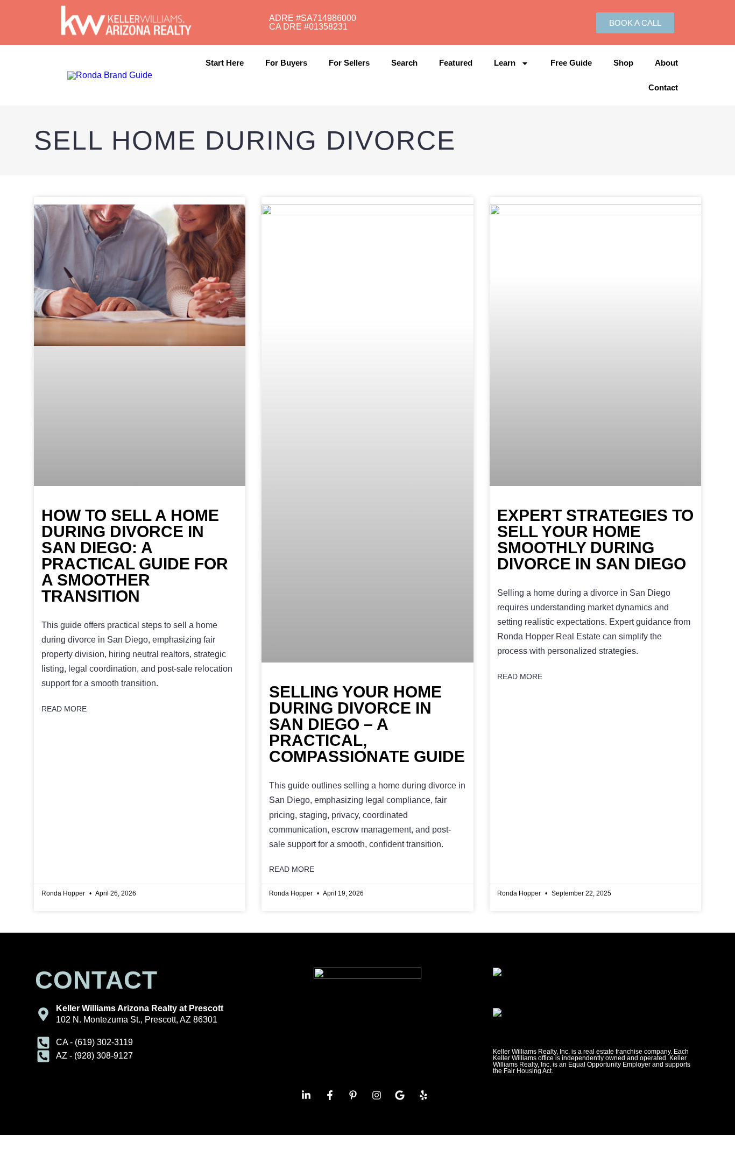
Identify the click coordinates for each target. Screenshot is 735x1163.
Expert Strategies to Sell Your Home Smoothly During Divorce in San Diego (595, 539)
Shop (623, 62)
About (666, 62)
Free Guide (571, 62)
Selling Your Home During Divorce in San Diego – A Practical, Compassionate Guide (367, 724)
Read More (64, 709)
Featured (455, 62)
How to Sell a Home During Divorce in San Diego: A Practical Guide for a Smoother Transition (134, 555)
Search (404, 62)
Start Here (225, 62)
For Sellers (349, 62)
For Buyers (286, 62)
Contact (663, 87)
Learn (504, 62)
